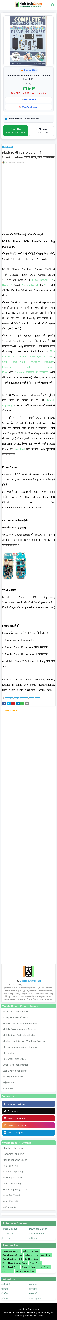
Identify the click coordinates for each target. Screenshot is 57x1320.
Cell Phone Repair (32, 1259)
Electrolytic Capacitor (42, 356)
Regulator (49, 367)
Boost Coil (18, 361)
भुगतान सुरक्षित (35, 1298)
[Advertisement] (28, 199)
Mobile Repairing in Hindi (12, 1259)
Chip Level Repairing (13, 1148)
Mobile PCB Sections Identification (20, 1023)
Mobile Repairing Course (12, 1255)
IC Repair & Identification (15, 1017)
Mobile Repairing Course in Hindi (37, 1255)
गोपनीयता (5, 1293)
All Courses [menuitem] (34, 1238)
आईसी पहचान (9, 698)
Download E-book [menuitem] (38, 1228)
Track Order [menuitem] (7, 1233)
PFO (34, 279)
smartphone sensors (14, 1076)
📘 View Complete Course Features (22, 119)
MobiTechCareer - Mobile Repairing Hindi (23, 1312)
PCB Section (9, 1053)
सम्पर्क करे (33, 1284)
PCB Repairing (10, 1165)
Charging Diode (16, 367)
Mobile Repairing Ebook (25, 1271)
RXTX (7, 285)
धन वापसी (33, 1293)
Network (19, 372)
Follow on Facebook (16, 1104)
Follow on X (13, 1111)
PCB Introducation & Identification (20, 1047)
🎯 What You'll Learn (28, 107)
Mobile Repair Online (10, 1267)
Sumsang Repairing (13, 1177)
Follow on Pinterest (16, 1118)
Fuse (4, 372)
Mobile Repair (35, 1263)
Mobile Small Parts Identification (19, 1035)
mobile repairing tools (15, 1189)
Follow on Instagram (16, 1125)
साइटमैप (4, 1288)
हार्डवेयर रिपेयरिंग (34, 698)
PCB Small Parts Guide (14, 1058)
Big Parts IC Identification (16, 1011)
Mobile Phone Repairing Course (14, 1263)
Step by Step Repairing (15, 1070)
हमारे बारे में (5, 1284)
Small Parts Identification (15, 1064)
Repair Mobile (44, 1267)
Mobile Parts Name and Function (20, 1029)
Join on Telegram (16, 1132)
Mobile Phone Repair (31, 1251)
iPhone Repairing (12, 1183)
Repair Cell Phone (29, 1267)
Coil (4, 361)
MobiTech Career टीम (16, 162)
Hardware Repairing (13, 1153)
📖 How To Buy (28, 100)
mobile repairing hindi (11, 1251)
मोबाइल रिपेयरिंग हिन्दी (21, 698)
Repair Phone (7, 1271)
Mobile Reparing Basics (15, 1159)
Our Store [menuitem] (6, 1238)
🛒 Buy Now (15, 130)
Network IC (47, 279)
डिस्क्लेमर (33, 1288)
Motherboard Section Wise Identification (24, 1041)
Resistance (34, 361)
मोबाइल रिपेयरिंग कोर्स (11, 1195)
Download (19, 449)
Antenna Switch (30, 285)
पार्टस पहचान (8, 1088)
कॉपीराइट (5, 1298)
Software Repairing (13, 1171)
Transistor (49, 361)
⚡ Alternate (41, 130)
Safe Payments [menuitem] (36, 1233)
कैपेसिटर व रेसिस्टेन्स (37, 372)
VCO (47, 285)
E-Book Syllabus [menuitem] (9, 1228)
